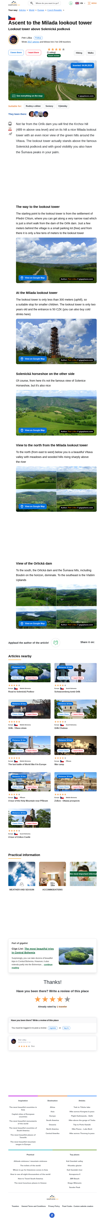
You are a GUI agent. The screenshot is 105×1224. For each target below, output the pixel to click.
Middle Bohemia (25, 688)
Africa (52, 1107)
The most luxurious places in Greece (30, 1183)
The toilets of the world (30, 1166)
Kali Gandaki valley (74, 1161)
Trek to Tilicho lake (82, 1107)
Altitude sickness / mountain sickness (30, 1161)
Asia (52, 1112)
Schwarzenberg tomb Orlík (67, 692)
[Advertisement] (56, 180)
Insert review (53, 55)
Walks (91, 53)
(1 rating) (51, 52)
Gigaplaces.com (14, 3)
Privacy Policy (54, 1206)
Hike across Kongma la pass (82, 1112)
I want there (33, 52)
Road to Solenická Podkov (21, 692)
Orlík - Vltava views (17, 728)
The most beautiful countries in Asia (23, 1108)
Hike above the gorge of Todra (82, 1120)
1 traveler (62, 1006)
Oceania (52, 1125)
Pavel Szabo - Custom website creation (77, 1206)
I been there (16, 52)
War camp (59, 764)
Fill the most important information (83, 874)
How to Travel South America (30, 1179)
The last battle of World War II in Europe (27, 764)
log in (66, 1028)
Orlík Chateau (61, 728)
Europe (10, 688)
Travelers (15, 1206)
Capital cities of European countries (23, 1115)
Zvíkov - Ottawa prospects (67, 801)
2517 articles (33, 42)
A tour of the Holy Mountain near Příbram (28, 801)
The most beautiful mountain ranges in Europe (23, 1143)
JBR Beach (74, 1179)
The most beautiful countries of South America (23, 1129)
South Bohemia (71, 688)
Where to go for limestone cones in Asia (30, 1170)
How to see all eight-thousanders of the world (30, 1174)
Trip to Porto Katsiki (82, 1125)
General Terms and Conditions (34, 1206)
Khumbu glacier (75, 1166)
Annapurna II (74, 1174)
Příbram (68, 761)
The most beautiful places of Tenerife (23, 1136)
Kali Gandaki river (74, 1170)
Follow (38, 38)
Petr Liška (72, 279)
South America (52, 1120)
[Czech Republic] (17, 688)
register (52, 1028)
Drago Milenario (75, 1183)
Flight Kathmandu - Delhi (82, 1116)
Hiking (79, 53)
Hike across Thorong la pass (81, 1133)
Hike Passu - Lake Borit (82, 1129)
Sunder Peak (74, 1187)
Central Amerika (52, 1133)
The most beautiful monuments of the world (23, 1122)
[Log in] (55, 642)
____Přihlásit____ (71, 3)
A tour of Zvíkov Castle (19, 837)
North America (52, 1129)
